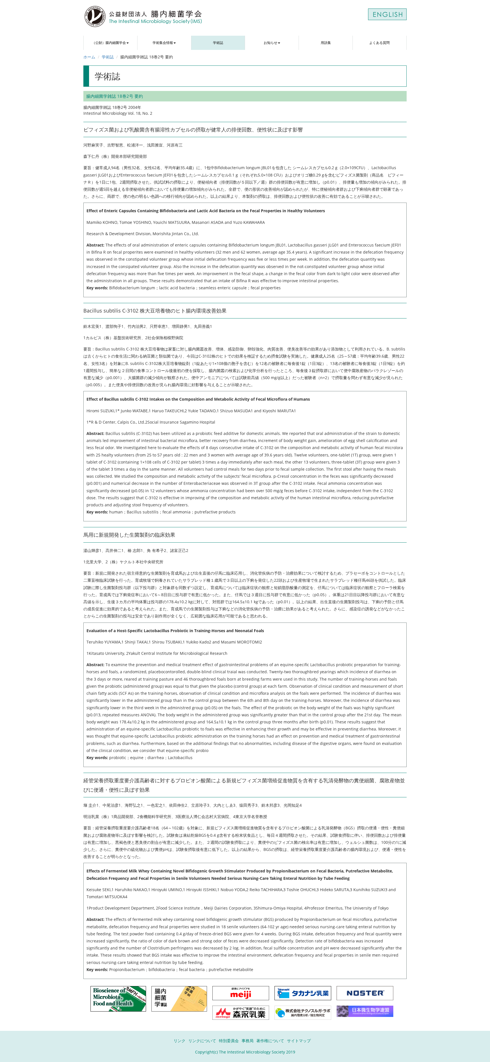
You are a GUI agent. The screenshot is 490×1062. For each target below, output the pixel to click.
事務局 (248, 1040)
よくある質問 (379, 42)
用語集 (326, 42)
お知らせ (270, 42)
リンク (179, 1040)
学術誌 (218, 42)
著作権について (270, 1040)
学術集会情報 (163, 42)
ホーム (89, 57)
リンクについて (202, 1040)
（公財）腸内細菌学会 (109, 42)
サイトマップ (299, 1040)
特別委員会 (229, 1040)
